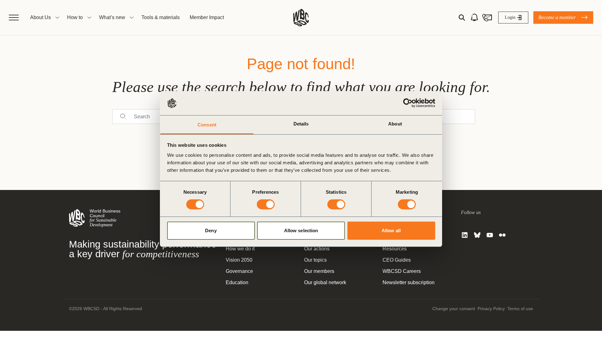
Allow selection (301, 230)
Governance (239, 271)
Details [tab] (301, 123)
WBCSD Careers (402, 271)
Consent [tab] (207, 124)
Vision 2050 (239, 260)
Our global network (325, 282)
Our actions (317, 248)
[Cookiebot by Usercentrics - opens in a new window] (407, 103)
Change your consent (453, 308)
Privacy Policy (491, 308)
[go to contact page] (487, 17)
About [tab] (395, 123)
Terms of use (520, 308)
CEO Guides (397, 260)
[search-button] (462, 17)
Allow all (391, 230)
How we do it (240, 248)
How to (75, 17)
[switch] (266, 204)
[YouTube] (490, 235)
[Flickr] (502, 235)
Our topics (315, 260)
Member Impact (207, 17)
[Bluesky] (477, 235)
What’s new (112, 17)
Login (510, 17)
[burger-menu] (14, 17)
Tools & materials (160, 17)
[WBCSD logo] (301, 17)
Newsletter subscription (409, 282)
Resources (395, 248)
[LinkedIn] (464, 235)
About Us (40, 17)
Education (237, 282)
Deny (210, 230)
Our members (319, 271)
